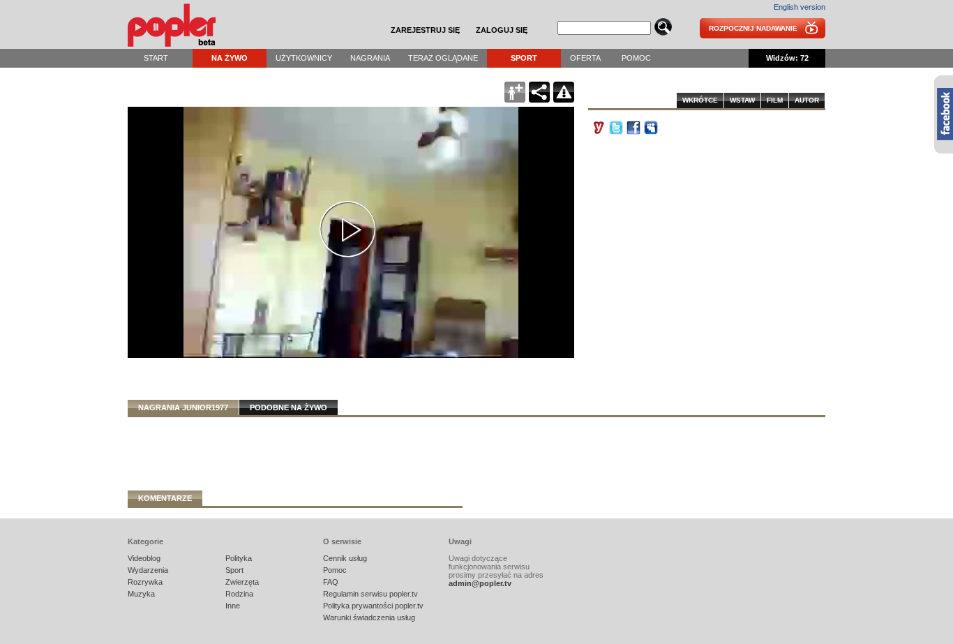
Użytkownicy (304, 58)
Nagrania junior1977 (183, 407)
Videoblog (144, 558)
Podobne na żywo (288, 407)
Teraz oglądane (443, 58)
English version (799, 7)
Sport (524, 58)
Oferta (585, 58)
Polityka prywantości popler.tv (373, 605)
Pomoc (636, 58)
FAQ (330, 582)
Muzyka (141, 594)
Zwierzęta (242, 582)
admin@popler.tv (480, 583)
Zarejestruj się (425, 30)
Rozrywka (145, 582)
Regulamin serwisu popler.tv (370, 594)
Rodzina (239, 594)
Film (775, 100)
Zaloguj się (501, 30)
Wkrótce (700, 100)
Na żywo (229, 58)
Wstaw (742, 100)
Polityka (238, 558)
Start (156, 58)
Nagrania (370, 58)
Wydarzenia (148, 570)
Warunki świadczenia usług (369, 617)
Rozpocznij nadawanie (753, 28)
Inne (232, 605)
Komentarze (165, 498)
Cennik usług (345, 558)
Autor (807, 100)
